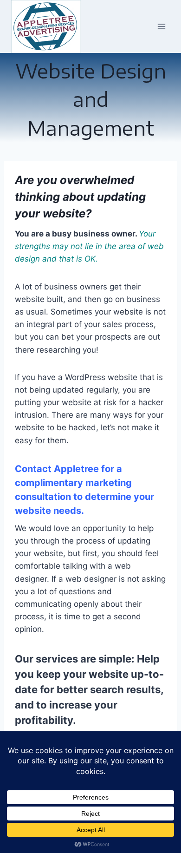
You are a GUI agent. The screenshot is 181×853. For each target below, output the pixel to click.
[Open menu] (161, 26)
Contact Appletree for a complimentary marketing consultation (73, 482)
